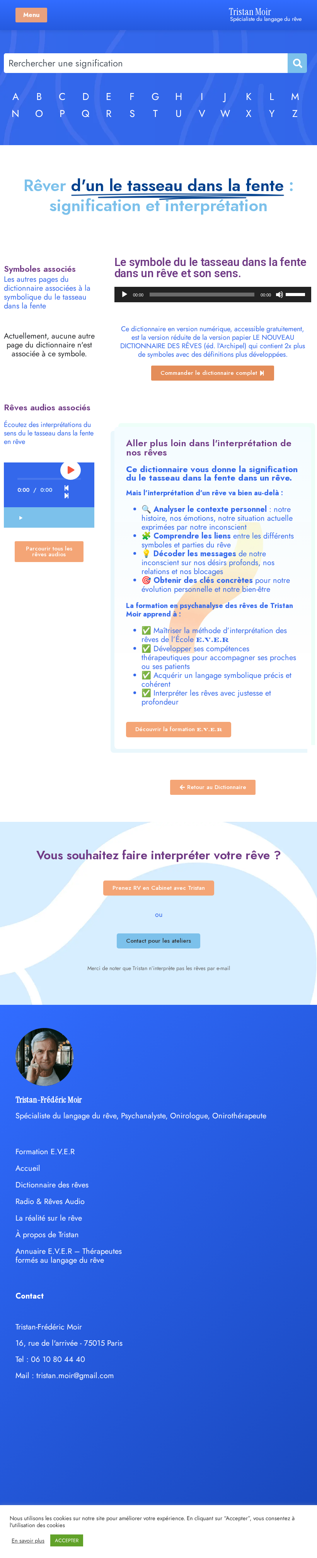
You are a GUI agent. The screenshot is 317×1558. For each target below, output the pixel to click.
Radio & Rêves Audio (50, 1201)
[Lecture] (124, 294)
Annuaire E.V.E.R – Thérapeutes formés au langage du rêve (68, 1256)
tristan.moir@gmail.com (75, 1375)
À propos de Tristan (47, 1234)
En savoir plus (28, 1540)
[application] (212, 294)
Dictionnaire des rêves (52, 1185)
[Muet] (279, 294)
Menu (31, 14)
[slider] (296, 294)
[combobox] (146, 63)
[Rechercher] (297, 63)
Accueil (27, 1168)
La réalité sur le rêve (48, 1218)
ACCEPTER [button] (66, 1540)
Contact (29, 1296)
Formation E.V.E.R (45, 1151)
